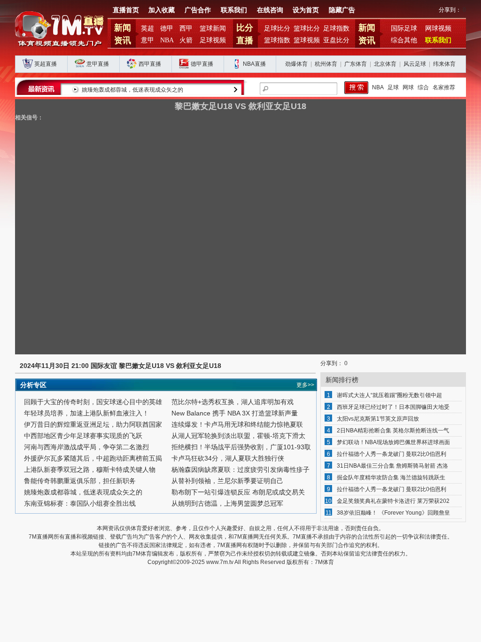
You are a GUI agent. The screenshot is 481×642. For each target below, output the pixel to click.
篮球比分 (307, 28)
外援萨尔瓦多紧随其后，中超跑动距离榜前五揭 (93, 458)
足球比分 (277, 28)
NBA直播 (254, 64)
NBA (167, 40)
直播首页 (126, 10)
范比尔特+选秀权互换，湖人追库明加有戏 (232, 402)
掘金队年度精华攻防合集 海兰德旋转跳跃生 (391, 477)
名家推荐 (444, 87)
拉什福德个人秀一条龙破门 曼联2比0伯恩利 (391, 454)
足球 (393, 87)
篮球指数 (277, 40)
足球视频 (213, 40)
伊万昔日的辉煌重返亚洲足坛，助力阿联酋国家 (93, 424)
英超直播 (45, 64)
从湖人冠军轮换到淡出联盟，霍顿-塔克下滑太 (238, 435)
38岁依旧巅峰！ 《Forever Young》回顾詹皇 (393, 512)
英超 (147, 28)
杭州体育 (326, 64)
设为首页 (306, 10)
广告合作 (198, 10)
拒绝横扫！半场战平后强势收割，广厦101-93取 (241, 447)
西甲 (186, 28)
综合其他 (404, 40)
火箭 (186, 40)
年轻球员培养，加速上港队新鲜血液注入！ (86, 413)
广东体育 (355, 64)
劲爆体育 (296, 64)
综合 (423, 87)
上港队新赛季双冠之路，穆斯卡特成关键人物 (89, 469)
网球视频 (438, 28)
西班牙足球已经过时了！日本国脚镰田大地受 (393, 407)
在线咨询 (270, 10)
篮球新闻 (213, 28)
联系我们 (234, 10)
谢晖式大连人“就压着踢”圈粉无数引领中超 (389, 395)
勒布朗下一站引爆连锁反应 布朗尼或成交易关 (238, 492)
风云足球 (414, 64)
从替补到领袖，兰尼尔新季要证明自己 (227, 481)
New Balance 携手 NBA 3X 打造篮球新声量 (234, 413)
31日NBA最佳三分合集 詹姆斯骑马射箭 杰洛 (392, 465)
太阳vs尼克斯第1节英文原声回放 (378, 418)
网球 (408, 87)
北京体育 (385, 64)
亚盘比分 (336, 40)
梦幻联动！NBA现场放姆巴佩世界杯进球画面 (393, 442)
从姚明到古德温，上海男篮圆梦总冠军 (227, 503)
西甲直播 (150, 64)
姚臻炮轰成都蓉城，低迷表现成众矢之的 (132, 89)
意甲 (147, 40)
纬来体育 (444, 64)
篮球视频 (307, 40)
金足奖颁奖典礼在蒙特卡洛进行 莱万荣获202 (393, 501)
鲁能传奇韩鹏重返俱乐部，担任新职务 (80, 481)
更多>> (305, 385)
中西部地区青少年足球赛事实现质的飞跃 (83, 435)
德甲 (166, 28)
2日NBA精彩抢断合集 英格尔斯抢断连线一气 (393, 430)
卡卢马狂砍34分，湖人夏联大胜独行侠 (227, 458)
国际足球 (404, 28)
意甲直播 (97, 64)
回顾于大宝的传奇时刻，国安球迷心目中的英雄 (93, 402)
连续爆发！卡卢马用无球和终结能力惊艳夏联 (237, 424)
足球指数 (336, 28)
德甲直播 (202, 64)
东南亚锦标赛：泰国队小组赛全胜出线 (80, 503)
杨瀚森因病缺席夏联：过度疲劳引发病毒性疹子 (240, 469)
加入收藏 (161, 10)
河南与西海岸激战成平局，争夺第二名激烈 (86, 447)
